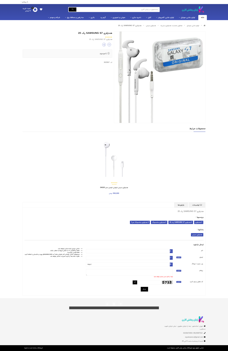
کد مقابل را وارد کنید (190, 282)
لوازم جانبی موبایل (188, 17)
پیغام (190, 270)
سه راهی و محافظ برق (75, 17)
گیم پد (103, 17)
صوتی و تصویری (119, 17)
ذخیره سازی (136, 17)
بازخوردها (181, 205)
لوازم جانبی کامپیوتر (166, 17)
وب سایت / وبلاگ (197, 264)
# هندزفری (198, 222)
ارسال (144, 289)
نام (202, 251)
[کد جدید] (135, 282)
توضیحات (196, 205)
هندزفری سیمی (151, 26)
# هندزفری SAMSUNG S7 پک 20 (181, 222)
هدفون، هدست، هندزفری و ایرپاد (171, 26)
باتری (93, 17)
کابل (149, 17)
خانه (202, 17)
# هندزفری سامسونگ (159, 222)
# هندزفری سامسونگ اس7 (140, 222)
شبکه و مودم (55, 17)
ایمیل (190, 257)
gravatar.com (47, 254)
